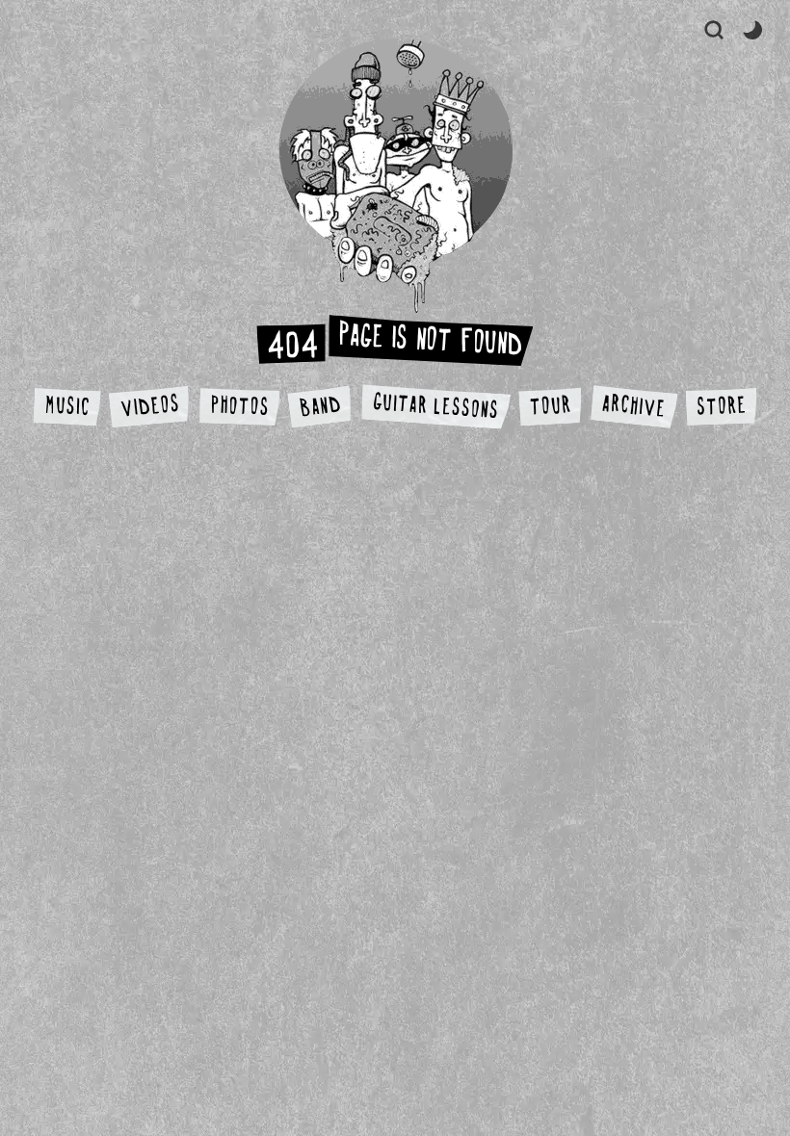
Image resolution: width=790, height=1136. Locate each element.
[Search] (713, 29)
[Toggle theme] (752, 29)
